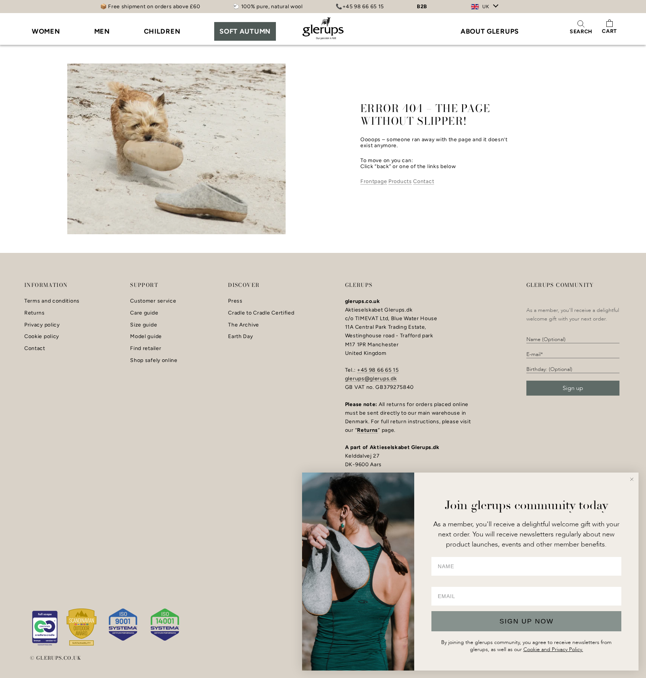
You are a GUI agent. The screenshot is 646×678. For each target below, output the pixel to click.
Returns (34, 313)
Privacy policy (42, 325)
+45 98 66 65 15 (378, 370)
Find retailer (145, 349)
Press (235, 301)
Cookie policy (41, 337)
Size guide (143, 325)
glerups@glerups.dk (371, 378)
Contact (423, 181)
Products (400, 181)
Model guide (146, 337)
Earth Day (240, 337)
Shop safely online (154, 360)
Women (46, 31)
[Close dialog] (632, 479)
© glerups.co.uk (55, 658)
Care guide (144, 313)
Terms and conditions (52, 301)
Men (102, 31)
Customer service (153, 301)
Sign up (573, 388)
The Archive (243, 325)
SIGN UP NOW (526, 621)
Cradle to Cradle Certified (261, 313)
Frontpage (373, 181)
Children (162, 31)
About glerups (490, 31)
